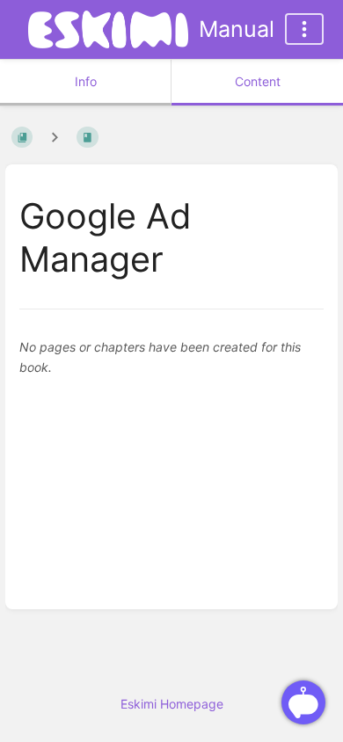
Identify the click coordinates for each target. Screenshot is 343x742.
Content (258, 81)
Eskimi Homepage (171, 703)
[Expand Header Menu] (304, 29)
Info (86, 81)
